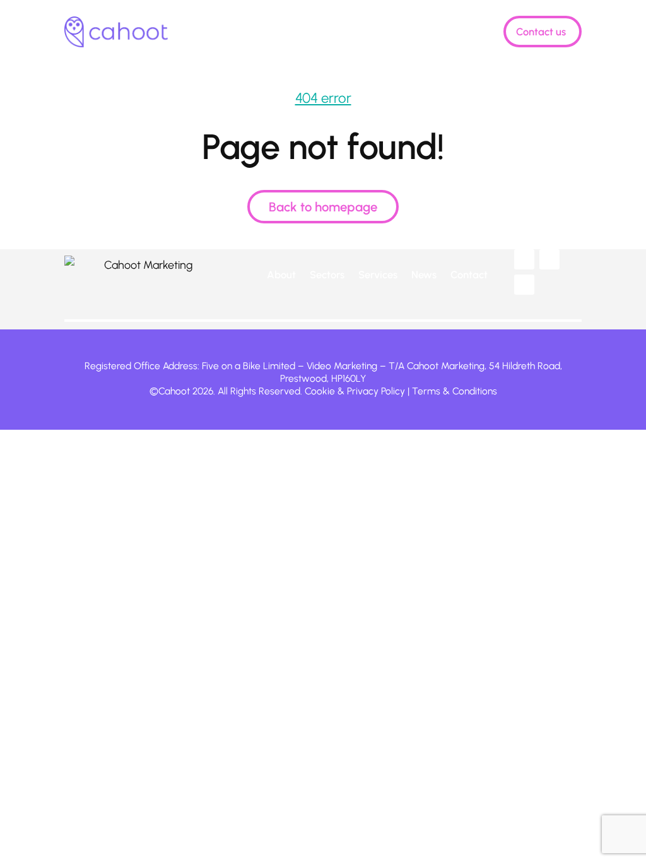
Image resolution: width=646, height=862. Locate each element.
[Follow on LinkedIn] (524, 259)
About (245, 32)
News (402, 32)
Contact (469, 274)
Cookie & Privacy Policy (355, 391)
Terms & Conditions (454, 391)
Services (355, 32)
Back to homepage (323, 207)
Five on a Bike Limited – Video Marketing (289, 366)
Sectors (291, 32)
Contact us (541, 31)
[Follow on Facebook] (549, 259)
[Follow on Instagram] (524, 285)
